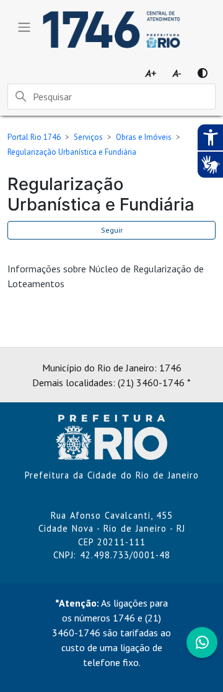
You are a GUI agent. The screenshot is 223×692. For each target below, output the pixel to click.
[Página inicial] (111, 436)
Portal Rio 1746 (34, 137)
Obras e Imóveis (144, 137)
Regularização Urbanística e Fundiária (71, 152)
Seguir (112, 230)
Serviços (88, 137)
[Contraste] (203, 73)
